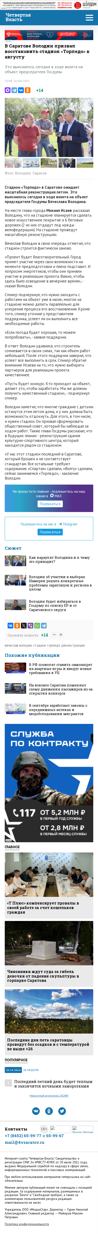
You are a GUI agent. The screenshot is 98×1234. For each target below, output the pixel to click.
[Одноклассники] (27, 90)
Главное (12, 846)
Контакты (16, 1129)
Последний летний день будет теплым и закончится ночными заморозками (53, 1083)
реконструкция (73, 645)
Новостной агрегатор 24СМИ (49, 1095)
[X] (24, 625)
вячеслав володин (18, 645)
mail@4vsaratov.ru (24, 1142)
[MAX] (7, 90)
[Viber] (30, 625)
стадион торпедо (46, 645)
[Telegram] (14, 90)
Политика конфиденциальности (27, 1224)
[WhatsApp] (37, 625)
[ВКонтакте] (21, 90)
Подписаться (50, 504)
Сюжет (13, 548)
